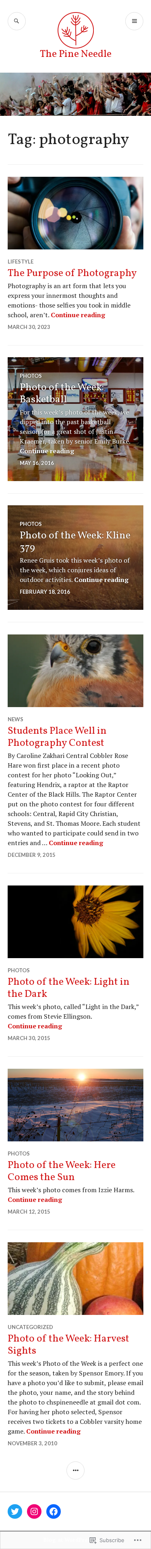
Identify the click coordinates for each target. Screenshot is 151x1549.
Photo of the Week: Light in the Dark (69, 988)
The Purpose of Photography (72, 273)
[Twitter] (15, 1511)
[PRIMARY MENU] (134, 21)
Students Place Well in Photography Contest (57, 737)
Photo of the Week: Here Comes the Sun (62, 1171)
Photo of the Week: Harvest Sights (68, 1345)
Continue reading (78, 314)
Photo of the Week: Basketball (62, 394)
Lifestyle (20, 261)
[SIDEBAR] (75, 1470)
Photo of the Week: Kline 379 (75, 542)
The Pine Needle (76, 54)
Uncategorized (30, 1327)
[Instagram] (34, 1511)
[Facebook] (53, 1511)
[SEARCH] (17, 21)
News (15, 719)
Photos (31, 376)
